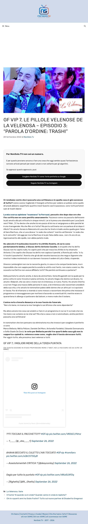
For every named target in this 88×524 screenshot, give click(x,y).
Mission (45, 514)
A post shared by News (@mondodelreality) (34, 423)
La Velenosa (12, 491)
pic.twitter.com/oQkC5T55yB (22, 456)
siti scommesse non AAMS (56, 517)
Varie (20, 491)
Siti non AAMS (39, 517)
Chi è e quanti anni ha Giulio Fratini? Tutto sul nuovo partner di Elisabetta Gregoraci (45, 498)
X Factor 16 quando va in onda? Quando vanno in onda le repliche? (36, 495)
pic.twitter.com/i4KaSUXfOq (58, 474)
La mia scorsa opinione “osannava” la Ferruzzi (26, 214)
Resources (73, 514)
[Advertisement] (44, 47)
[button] (85, 26)
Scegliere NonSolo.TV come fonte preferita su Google (44, 177)
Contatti (23, 514)
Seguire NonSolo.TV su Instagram (44, 183)
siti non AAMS (26, 517)
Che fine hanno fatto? (58, 514)
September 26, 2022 (43, 441)
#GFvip (45, 434)
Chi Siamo (15, 514)
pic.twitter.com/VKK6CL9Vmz (65, 434)
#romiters (70, 452)
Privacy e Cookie (34, 514)
